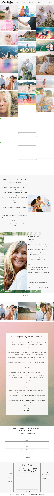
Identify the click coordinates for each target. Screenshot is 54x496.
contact (51, 2)
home (17, 2)
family (10, 473)
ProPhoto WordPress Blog (37, 494)
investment (30, 2)
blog (45, 2)
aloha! (23, 2)
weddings (9, 477)
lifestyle (10, 481)
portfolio (38, 2)
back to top (45, 482)
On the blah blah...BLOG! (45, 473)
